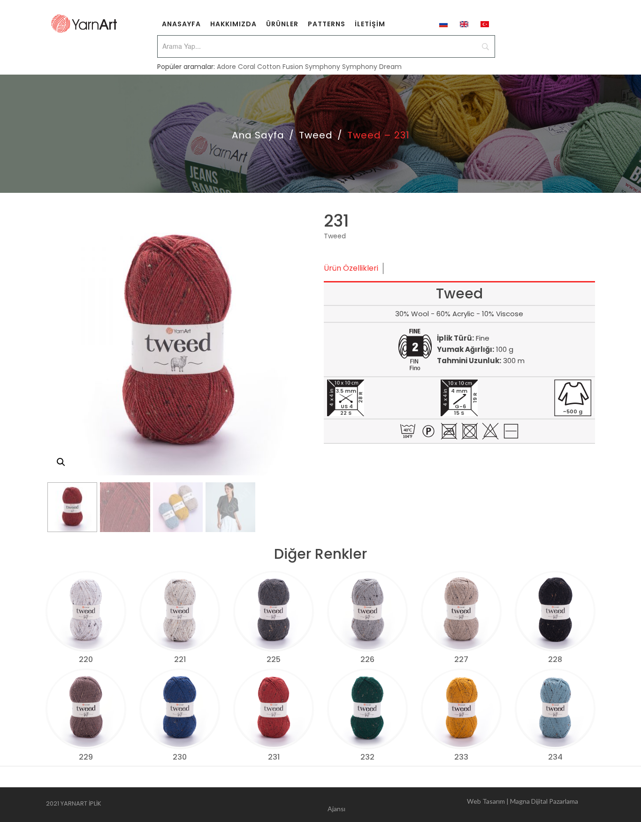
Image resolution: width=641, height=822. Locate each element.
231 (274, 757)
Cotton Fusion (280, 66)
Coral (246, 66)
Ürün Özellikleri (351, 268)
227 (461, 659)
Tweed (316, 135)
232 (367, 757)
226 (367, 659)
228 (555, 659)
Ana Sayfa (258, 135)
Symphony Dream (372, 66)
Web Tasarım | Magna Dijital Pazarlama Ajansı (453, 805)
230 (180, 757)
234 (555, 757)
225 (274, 659)
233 (461, 757)
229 (86, 757)
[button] (61, 462)
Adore (226, 66)
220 (86, 659)
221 (180, 659)
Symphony (322, 66)
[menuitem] (181, 23)
